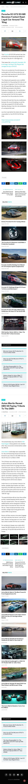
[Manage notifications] (24, 781)
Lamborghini (13, 62)
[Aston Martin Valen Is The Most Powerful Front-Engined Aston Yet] (14, 583)
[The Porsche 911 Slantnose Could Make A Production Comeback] (14, 233)
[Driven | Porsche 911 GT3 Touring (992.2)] (14, 213)
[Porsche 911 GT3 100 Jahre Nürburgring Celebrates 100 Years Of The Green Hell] (14, 301)
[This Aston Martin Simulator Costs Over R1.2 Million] (14, 697)
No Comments (19, 27)
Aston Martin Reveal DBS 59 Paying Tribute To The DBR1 (7, 193)
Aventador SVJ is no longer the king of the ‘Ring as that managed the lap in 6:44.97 (13, 64)
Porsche (6, 54)
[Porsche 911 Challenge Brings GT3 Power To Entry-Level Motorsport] (14, 278)
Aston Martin (5, 451)
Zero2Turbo (5, 25)
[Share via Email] (12, 31)
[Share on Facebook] (5, 31)
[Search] (23, 2)
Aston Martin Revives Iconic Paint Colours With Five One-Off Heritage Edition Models (13, 616)
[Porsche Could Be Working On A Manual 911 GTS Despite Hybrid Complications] (14, 256)
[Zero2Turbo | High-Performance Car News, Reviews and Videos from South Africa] (13, 2)
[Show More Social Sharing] (25, 31)
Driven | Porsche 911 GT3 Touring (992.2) (13, 221)
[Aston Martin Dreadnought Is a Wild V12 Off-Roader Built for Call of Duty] (14, 652)
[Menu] (2, 2)
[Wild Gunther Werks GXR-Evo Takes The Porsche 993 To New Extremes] (14, 323)
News (3, 10)
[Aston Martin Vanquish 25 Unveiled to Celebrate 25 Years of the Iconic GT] (14, 630)
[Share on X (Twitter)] (19, 31)
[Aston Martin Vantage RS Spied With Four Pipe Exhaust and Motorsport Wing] (14, 675)
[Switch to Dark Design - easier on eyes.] (26, 2)
